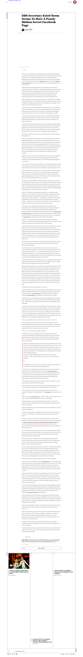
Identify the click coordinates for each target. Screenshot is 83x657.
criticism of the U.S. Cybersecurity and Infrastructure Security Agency (40, 422)
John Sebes (48, 392)
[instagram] (14, 654)
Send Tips (70, 2)
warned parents (31, 295)
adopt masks (42, 81)
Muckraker (7, 15)
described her (27, 216)
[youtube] (16, 654)
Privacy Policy (72, 654)
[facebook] (10, 654)
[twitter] (12, 654)
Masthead (62, 654)
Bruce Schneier (35, 396)
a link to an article (52, 371)
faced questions (45, 461)
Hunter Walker (29, 29)
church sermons (36, 293)
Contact (67, 654)
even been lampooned (33, 492)
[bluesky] (8, 654)
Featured (26, 544)
